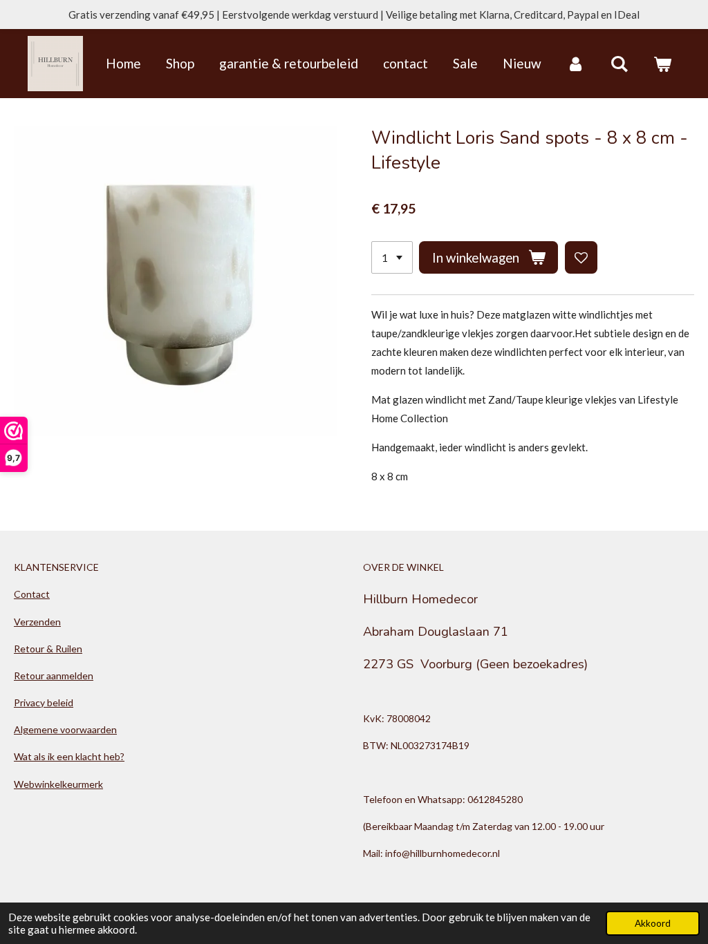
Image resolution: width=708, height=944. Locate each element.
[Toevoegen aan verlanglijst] (581, 257)
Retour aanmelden (53, 675)
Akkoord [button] (653, 923)
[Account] (575, 63)
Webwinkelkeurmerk (58, 784)
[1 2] (392, 257)
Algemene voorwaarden (65, 729)
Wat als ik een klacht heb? (69, 756)
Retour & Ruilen (48, 648)
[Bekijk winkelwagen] (662, 63)
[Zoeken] (619, 63)
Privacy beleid (43, 702)
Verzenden (37, 621)
